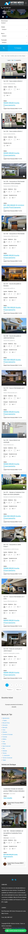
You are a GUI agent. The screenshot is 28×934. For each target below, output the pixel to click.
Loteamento (6, 755)
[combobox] (14, 30)
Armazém (5, 725)
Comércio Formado (8, 734)
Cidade (3, 27)
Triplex (4, 760)
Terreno (5, 753)
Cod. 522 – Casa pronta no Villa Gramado (14, 233)
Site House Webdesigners (18, 928)
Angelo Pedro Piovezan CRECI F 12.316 (15, 803)
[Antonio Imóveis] (14, 4)
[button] (15, 930)
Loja (4, 741)
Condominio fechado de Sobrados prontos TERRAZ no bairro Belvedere (14, 790)
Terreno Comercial (7, 757)
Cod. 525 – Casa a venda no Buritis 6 (13, 81)
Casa (4, 730)
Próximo (9, 689)
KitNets (4, 739)
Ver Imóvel (14, 75)
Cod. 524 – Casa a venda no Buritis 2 (13, 131)
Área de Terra (6, 723)
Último (18, 689)
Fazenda (5, 737)
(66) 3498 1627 (7, 7)
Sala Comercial (6, 746)
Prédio (4, 744)
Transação (4, 40)
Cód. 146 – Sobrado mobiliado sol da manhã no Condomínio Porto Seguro (13, 833)
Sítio (4, 748)
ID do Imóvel (4, 20)
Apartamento (6, 718)
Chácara (5, 732)
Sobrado (5, 750)
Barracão (5, 727)
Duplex (5, 720)
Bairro (2, 33)
